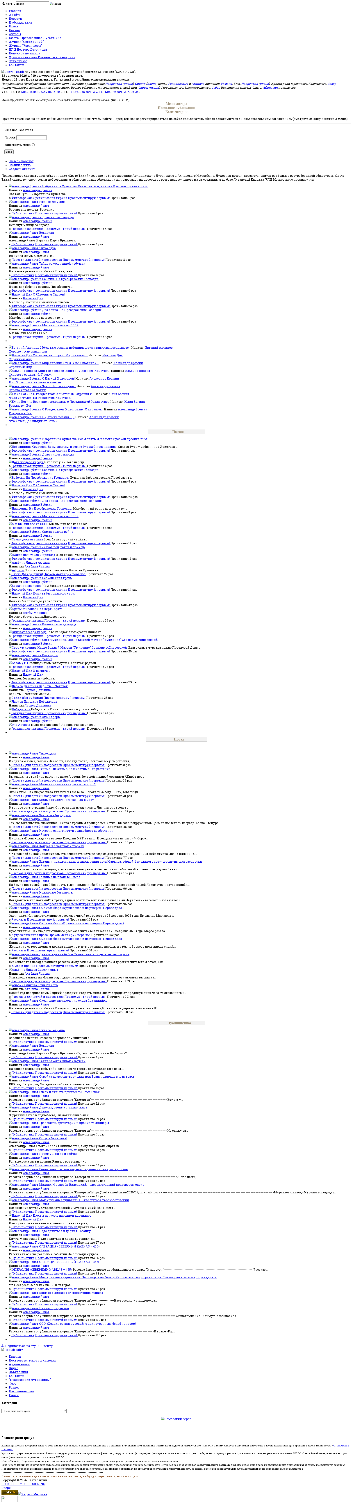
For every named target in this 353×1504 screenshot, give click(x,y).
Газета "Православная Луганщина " (36, 38)
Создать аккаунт (22, 169)
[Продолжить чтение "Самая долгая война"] (26, 539)
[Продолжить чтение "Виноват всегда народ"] (28, 632)
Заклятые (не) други (55, 815)
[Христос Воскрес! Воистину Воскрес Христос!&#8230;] (23, 371)
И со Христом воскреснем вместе (35, 382)
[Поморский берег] (176, 1424)
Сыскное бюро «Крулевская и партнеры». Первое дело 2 (81, 923)
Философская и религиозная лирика (39, 198)
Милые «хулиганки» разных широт (66, 800)
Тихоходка (47, 248)
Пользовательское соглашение (32, 1360)
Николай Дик (33, 298)
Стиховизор (18, 61)
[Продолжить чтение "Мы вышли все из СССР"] (29, 524)
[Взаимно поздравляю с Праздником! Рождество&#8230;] (21, 401)
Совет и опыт (48, 969)
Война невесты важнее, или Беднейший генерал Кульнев (83, 1169)
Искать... (8, 3)
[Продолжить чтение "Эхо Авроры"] (20, 725)
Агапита (198, 84)
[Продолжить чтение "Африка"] (16, 570)
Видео (13, 1368)
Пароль (10, 137)
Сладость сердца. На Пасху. (30, 374)
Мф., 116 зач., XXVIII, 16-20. (40, 92)
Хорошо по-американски (28, 351)
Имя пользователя (18, 130)
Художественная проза (29, 935)
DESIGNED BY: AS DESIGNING (23, 1484)
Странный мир (20, 359)
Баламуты (50, 655)
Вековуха (46, 232)
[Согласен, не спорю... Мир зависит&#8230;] (21, 355)
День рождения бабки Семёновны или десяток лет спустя (84, 954)
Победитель (48, 701)
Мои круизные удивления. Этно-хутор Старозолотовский (84, 1200)
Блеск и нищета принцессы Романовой (69, 1092)
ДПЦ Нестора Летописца (28, 49)
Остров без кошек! (53, 1138)
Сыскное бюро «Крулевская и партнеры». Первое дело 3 (81, 908)
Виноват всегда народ (59, 624)
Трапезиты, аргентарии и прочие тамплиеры (74, 1123)
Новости (15, 18)
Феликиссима (177, 84)
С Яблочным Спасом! (49, 294)
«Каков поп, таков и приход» (63, 547)
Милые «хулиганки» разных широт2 (67, 784)
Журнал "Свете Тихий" (26, 42)
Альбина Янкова (137, 371)
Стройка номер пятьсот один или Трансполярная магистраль (87, 1076)
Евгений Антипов (159, 347)
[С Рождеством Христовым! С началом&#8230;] (25, 409)
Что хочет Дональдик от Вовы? (33, 421)
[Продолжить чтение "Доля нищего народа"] (26, 462)
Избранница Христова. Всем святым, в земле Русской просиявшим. (95, 186)
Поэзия (14, 30)
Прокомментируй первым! (89, 198)
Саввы (143, 87)
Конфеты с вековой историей (61, 846)
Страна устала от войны (27, 390)
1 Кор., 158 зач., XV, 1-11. (87, 92)
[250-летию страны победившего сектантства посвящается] (24, 347)
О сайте (14, 15)
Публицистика (20, 22)
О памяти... (41, 670)
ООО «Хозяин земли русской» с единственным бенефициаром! (87, 1323)
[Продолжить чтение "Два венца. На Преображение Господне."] (41, 508)
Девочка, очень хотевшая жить (63, 1107)
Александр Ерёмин (37, 190)
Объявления (18, 1372)
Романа (226, 84)
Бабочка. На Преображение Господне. (70, 279)
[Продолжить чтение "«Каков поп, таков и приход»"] (32, 555)
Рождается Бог (20, 405)
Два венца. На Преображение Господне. (72, 310)
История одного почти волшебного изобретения (76, 830)
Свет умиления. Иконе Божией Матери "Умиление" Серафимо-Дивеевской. (100, 640)
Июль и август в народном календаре (62, 1215)
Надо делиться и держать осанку (65, 1231)
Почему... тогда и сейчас (58, 1154)
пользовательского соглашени (212, 1464)
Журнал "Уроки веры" (25, 45)
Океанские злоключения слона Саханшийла (73, 1000)
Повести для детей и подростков (36, 259)
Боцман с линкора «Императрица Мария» (71, 1293)
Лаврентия (113, 84)
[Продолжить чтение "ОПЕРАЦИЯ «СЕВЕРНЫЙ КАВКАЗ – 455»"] (41, 1269)
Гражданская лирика (27, 229)
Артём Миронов (35, 613)
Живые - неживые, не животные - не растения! (75, 769)
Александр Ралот (36, 205)
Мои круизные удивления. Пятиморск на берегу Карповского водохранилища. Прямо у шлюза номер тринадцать (128, 1277)
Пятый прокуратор (54, 1308)
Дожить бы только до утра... (54, 593)
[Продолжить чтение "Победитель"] (20, 709)
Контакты (16, 65)
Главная (15, 11)
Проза (13, 26)
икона (128, 84)
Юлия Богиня (118, 394)
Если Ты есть (48, 985)
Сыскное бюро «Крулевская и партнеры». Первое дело (80, 939)
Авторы (15, 34)
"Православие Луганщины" (30, 1380)
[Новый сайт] (12, 1350)
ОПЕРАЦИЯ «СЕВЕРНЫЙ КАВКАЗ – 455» (69, 1246)
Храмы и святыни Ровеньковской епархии (42, 57)
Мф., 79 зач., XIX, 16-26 (121, 92)
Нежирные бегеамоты (56, 892)
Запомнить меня (17, 145)
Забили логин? (20, 165)
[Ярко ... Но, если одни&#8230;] (25, 386)
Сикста (140, 84)
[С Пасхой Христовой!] (25, 378)
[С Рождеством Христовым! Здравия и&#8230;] (21, 394)
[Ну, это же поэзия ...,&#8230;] (25, 417)
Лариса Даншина (37, 690)
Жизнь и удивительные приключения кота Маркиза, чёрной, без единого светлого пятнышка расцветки (120, 861)
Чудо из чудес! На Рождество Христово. (40, 398)
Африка (44, 562)
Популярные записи (24, 53)
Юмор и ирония (23, 966)
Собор (332, 84)
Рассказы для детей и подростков (37, 811)
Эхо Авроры (51, 717)
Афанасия (270, 87)
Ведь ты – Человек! (53, 686)
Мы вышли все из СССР (60, 325)
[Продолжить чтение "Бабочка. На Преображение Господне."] (39, 477)
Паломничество (21, 1391)
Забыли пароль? (21, 161)
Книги (14, 1395)
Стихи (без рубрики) (27, 574)
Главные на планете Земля (59, 877)
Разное (14, 1387)
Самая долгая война (57, 531)
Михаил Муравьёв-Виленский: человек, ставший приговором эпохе (91, 1184)
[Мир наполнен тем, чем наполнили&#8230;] (25, 363)
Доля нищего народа (58, 217)
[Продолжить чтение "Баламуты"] (19, 663)
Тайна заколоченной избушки (62, 263)
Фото (12, 1383)
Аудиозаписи (19, 1364)
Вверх (6, 1488)
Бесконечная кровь (57, 578)
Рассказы (18, 919)
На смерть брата (50, 609)
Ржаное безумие (52, 202)
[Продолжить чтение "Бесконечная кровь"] (25, 586)
